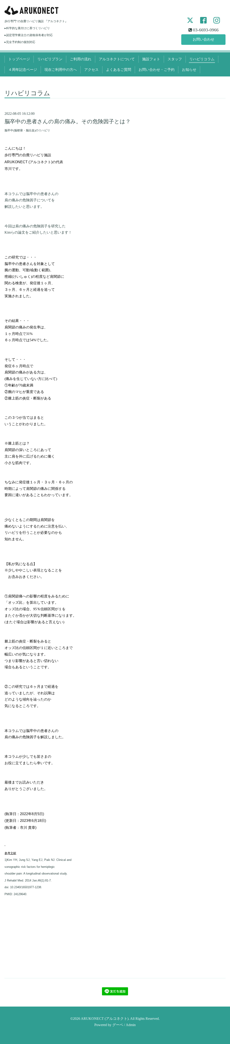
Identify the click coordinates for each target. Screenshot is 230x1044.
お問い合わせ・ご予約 (157, 70)
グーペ (117, 1025)
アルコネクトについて (117, 59)
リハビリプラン (49, 59)
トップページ (19, 59)
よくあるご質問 (118, 70)
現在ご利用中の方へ (60, 70)
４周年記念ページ (22, 70)
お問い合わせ (203, 39)
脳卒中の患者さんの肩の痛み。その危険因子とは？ (67, 121)
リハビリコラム (202, 59)
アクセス (91, 70)
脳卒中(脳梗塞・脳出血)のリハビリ (27, 130)
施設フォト (151, 59)
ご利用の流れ (80, 59)
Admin (131, 1025)
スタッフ (175, 59)
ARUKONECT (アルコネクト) (104, 1018)
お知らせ (189, 70)
